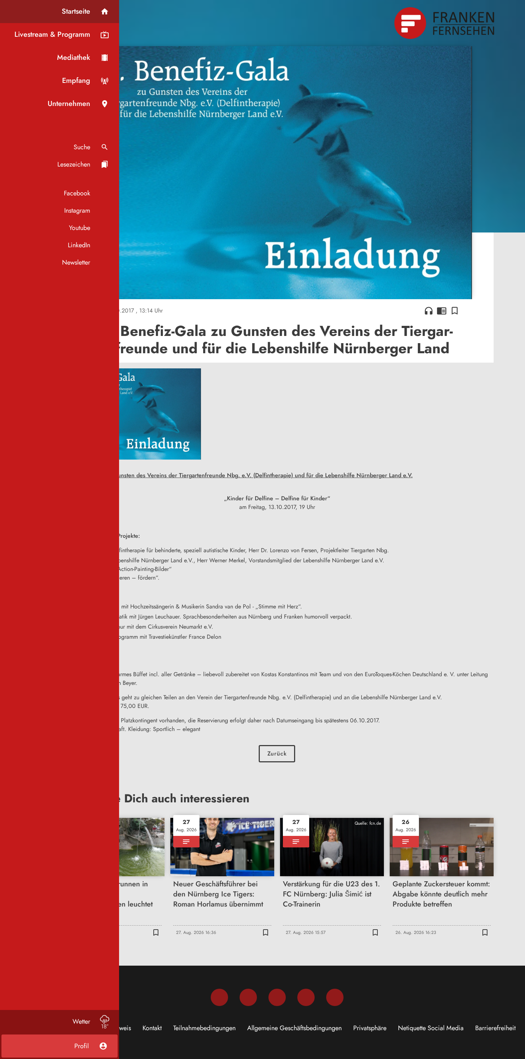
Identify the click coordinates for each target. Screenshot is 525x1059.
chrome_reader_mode (442, 311)
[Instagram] (248, 997)
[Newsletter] (335, 997)
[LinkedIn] (306, 997)
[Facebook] (219, 997)
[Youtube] (277, 997)
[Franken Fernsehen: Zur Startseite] (445, 23)
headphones (429, 311)
